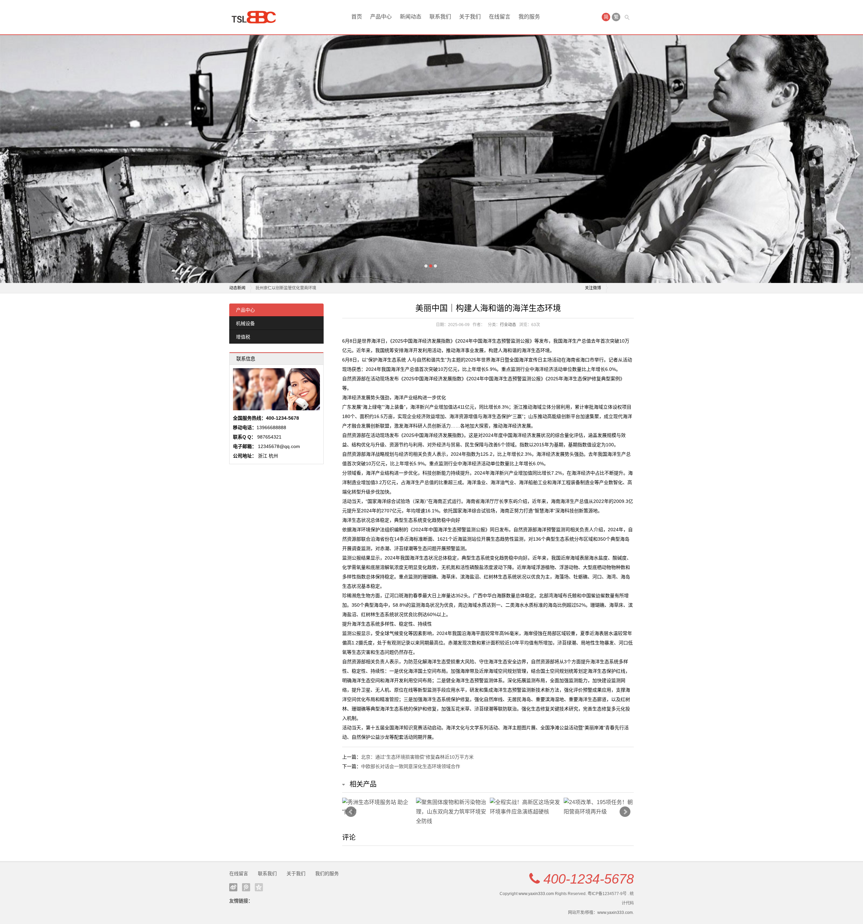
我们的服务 (327, 873)
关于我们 (470, 17)
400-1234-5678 (588, 878)
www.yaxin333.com (536, 893)
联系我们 (440, 17)
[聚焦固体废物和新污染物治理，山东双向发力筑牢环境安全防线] (451, 812)
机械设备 (245, 323)
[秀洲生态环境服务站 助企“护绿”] (377, 807)
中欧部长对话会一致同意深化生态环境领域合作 (410, 766)
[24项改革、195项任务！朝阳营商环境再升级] (599, 807)
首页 (356, 17)
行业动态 (508, 324)
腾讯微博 (246, 887)
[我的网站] (256, 17)
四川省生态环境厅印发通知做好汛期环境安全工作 (300, 288)
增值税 (243, 337)
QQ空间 (259, 887)
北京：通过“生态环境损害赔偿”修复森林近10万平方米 (417, 757)
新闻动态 (410, 17)
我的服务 (529, 17)
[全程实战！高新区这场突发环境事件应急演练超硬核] (525, 807)
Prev (351, 811)
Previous (6, 154)
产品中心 (381, 17)
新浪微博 (233, 887)
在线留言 (499, 17)
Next (856, 154)
